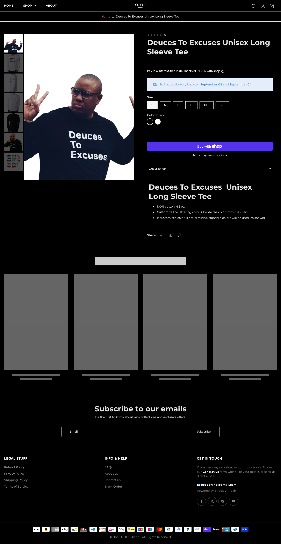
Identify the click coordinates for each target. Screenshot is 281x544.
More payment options (210, 155)
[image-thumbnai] (13, 43)
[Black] (150, 122)
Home (105, 16)
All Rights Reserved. (157, 537)
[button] (210, 134)
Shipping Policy (16, 480)
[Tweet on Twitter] (170, 235)
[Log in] (262, 6)
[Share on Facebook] (161, 235)
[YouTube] (233, 501)
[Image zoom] (79, 107)
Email (74, 431)
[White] (158, 122)
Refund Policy (14, 467)
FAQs (109, 467)
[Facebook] (201, 501)
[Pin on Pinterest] (179, 235)
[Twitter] (212, 501)
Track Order (113, 486)
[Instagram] (222, 501)
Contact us (113, 480)
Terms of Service (16, 486)
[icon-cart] (271, 6)
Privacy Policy (14, 473)
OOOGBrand (130, 537)
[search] (253, 6)
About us (111, 473)
